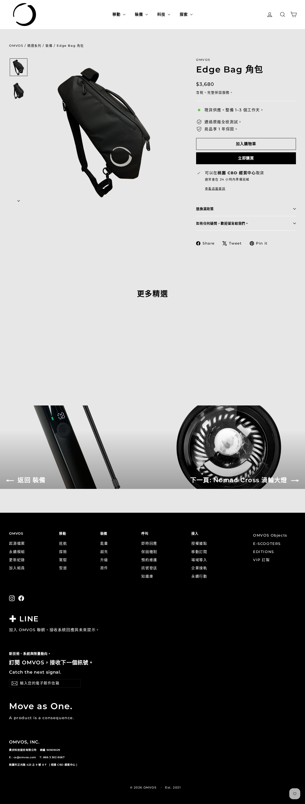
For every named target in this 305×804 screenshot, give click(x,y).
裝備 (49, 45)
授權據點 (199, 543)
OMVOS (16, 45)
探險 (63, 552)
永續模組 (17, 552)
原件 (104, 568)
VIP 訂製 (261, 560)
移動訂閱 (199, 552)
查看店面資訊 (215, 188)
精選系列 (34, 45)
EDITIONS (263, 552)
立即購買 (246, 158)
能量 (104, 543)
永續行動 (199, 576)
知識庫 (147, 576)
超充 (104, 552)
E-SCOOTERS (267, 544)
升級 (104, 560)
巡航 (63, 543)
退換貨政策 (205, 209)
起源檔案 (17, 543)
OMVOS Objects (270, 535)
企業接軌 (199, 568)
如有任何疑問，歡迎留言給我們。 (222, 223)
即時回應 (149, 543)
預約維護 (149, 560)
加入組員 (17, 568)
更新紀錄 (17, 560)
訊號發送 (149, 568)
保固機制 (149, 552)
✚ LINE (24, 618)
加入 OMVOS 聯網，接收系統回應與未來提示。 (54, 630)
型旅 (63, 568)
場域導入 (199, 560)
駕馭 (63, 560)
